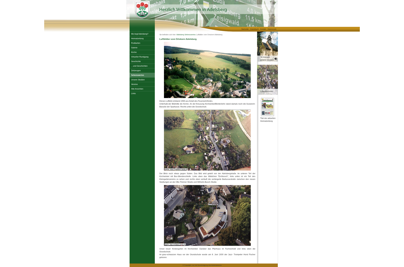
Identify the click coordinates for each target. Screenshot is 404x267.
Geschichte (136, 61)
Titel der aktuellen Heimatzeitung (268, 119)
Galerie (134, 48)
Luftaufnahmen (266, 91)
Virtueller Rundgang (140, 57)
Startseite (245, 29)
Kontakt (263, 29)
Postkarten (135, 43)
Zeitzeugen (136, 70)
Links (133, 93)
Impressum (272, 29)
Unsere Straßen (138, 80)
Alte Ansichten (137, 89)
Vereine (134, 84)
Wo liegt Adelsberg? (139, 34)
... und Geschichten (139, 66)
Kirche (134, 52)
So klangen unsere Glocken (267, 58)
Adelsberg (180, 35)
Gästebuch (254, 29)
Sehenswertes (137, 75)
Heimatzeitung (137, 38)
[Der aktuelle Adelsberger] (266, 107)
